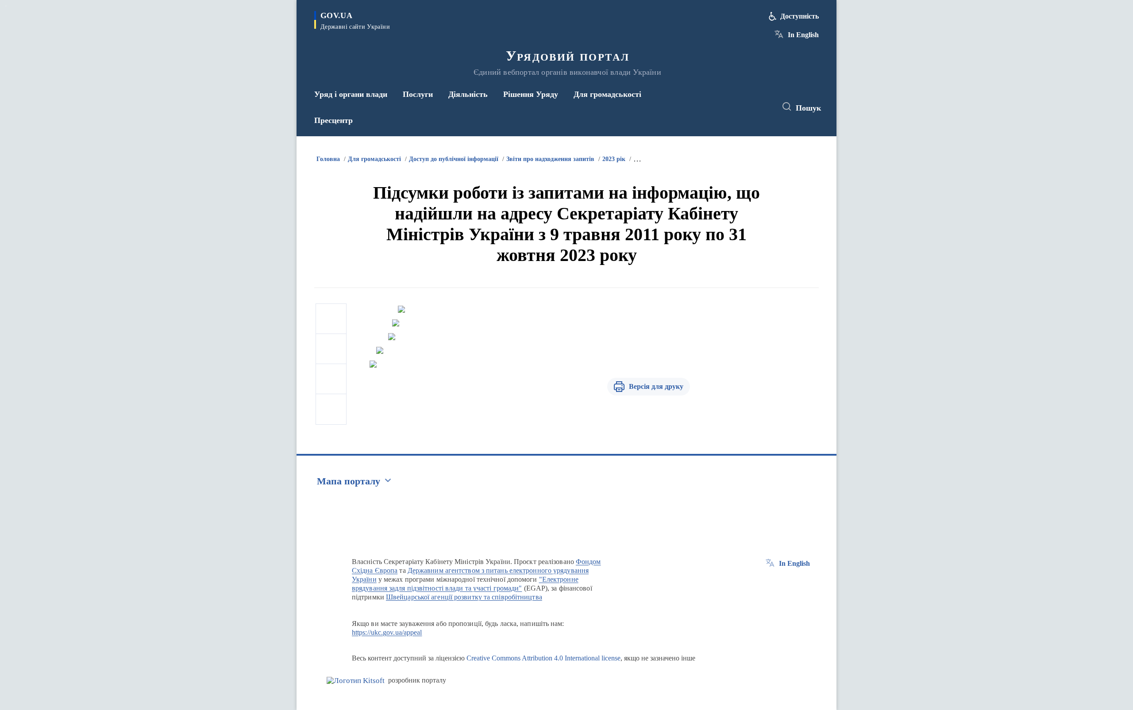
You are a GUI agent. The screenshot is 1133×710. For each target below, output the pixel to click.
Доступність (799, 16)
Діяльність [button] (468, 94)
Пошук (808, 108)
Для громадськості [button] (607, 94)
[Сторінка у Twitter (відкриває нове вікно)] (745, 107)
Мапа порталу (348, 481)
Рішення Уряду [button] (530, 94)
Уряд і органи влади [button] (350, 94)
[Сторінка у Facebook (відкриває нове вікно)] (729, 107)
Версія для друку (656, 386)
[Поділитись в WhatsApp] (331, 379)
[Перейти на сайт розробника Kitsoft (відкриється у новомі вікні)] (355, 680)
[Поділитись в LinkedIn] (331, 409)
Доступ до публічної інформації (453, 159)
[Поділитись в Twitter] (331, 349)
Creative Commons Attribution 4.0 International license (543, 658)
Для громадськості (374, 159)
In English (803, 34)
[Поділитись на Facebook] (331, 319)
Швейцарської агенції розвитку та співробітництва (464, 597)
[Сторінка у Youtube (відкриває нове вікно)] (761, 107)
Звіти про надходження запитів (550, 159)
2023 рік (613, 159)
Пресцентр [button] (333, 120)
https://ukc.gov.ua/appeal (387, 632)
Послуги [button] (418, 94)
